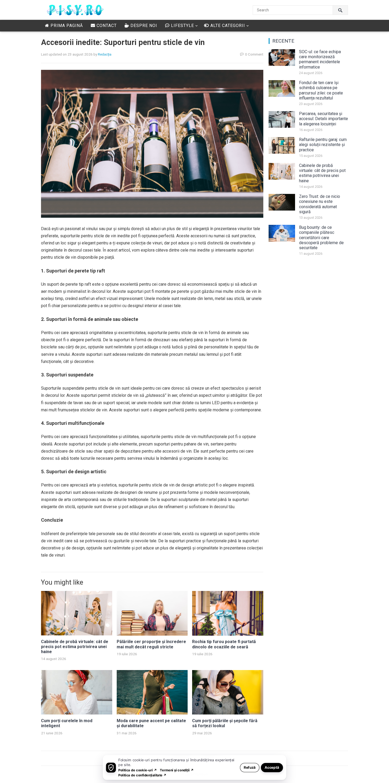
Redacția (104, 54)
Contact (106, 25)
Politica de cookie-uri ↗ (137, 770)
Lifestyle (182, 25)
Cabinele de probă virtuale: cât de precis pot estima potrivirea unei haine (74, 646)
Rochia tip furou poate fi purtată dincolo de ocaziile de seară (224, 644)
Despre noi (143, 25)
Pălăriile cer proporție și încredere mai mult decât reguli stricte (151, 644)
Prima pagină (66, 25)
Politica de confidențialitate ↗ (142, 775)
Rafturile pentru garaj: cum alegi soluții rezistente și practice (323, 144)
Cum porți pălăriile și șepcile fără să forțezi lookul (224, 723)
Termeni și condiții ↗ (177, 770)
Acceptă (272, 767)
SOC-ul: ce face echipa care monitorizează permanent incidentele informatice (320, 59)
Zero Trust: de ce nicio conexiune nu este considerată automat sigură (319, 204)
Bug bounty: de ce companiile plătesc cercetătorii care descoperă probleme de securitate (321, 237)
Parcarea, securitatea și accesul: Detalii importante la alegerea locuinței (323, 118)
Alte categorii (227, 25)
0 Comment (254, 54)
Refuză (250, 767)
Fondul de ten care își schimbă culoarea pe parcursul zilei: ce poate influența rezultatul (321, 90)
